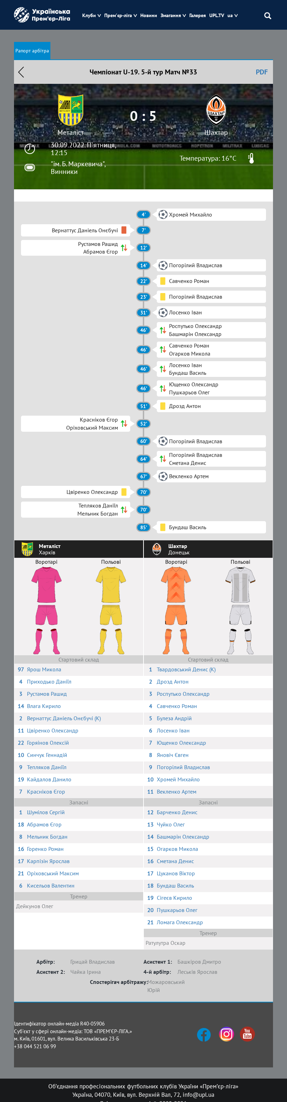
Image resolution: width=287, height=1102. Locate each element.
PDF (262, 71)
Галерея (197, 15)
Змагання (171, 15)
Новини (148, 15)
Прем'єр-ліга (118, 15)
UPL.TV (216, 15)
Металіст (70, 132)
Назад (21, 72)
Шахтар (216, 132)
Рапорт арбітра (32, 51)
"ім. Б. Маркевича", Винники (78, 167)
